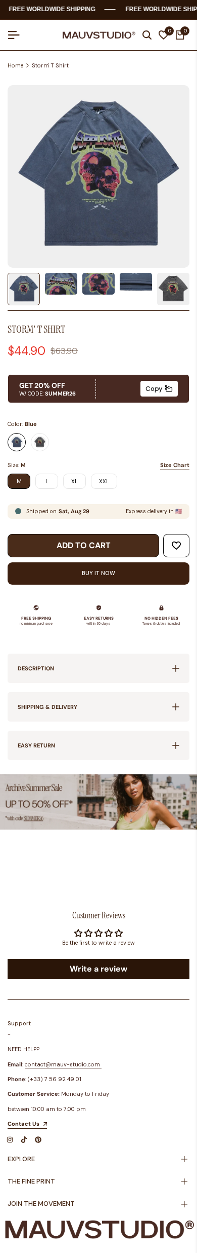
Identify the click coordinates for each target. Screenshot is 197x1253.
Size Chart (174, 465)
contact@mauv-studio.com (62, 1064)
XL (74, 481)
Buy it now (98, 573)
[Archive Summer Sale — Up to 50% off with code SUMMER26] (98, 802)
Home (15, 65)
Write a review (98, 968)
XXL (104, 481)
